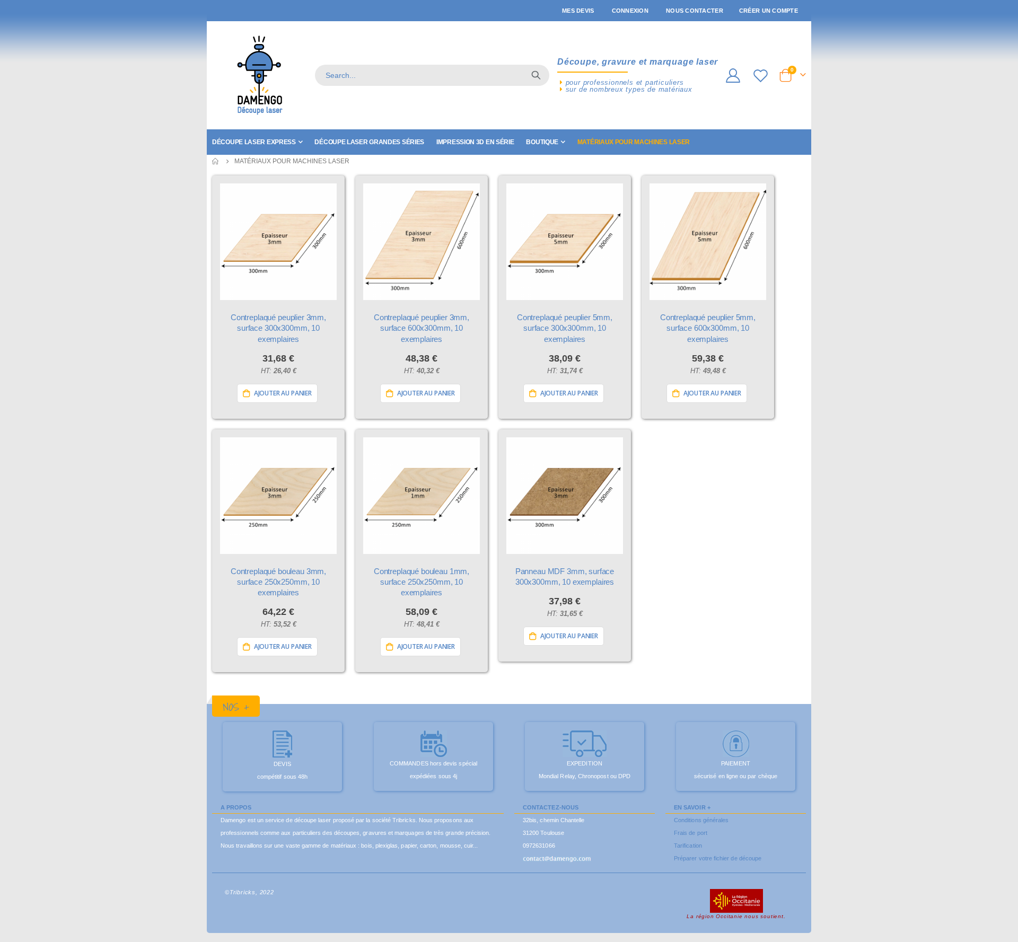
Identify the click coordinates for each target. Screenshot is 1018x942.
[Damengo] (260, 75)
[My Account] (733, 75)
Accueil (216, 161)
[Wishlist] (762, 75)
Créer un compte (768, 10)
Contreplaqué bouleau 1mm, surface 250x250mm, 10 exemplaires (421, 582)
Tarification (688, 845)
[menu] (509, 142)
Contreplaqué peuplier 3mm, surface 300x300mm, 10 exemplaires (278, 328)
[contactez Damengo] (557, 858)
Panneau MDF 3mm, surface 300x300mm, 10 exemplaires (564, 576)
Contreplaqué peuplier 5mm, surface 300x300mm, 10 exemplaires (564, 328)
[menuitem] (257, 142)
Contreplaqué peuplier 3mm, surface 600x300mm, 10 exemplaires (421, 328)
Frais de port (690, 833)
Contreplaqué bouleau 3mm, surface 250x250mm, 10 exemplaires (278, 582)
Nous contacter (694, 10)
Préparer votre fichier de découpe (717, 858)
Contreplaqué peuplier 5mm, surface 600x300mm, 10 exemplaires (708, 328)
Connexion (630, 10)
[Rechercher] (536, 75)
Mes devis (578, 10)
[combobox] (432, 75)
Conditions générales (701, 820)
